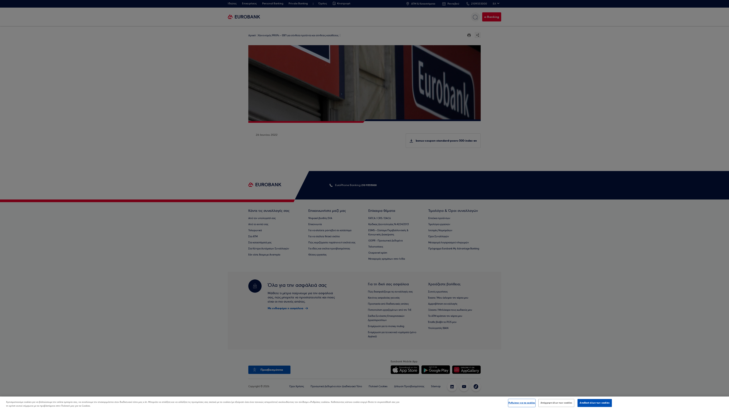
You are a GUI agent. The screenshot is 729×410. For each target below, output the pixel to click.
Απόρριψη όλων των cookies (556, 402)
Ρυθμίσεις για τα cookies (521, 402)
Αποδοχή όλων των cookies (595, 402)
